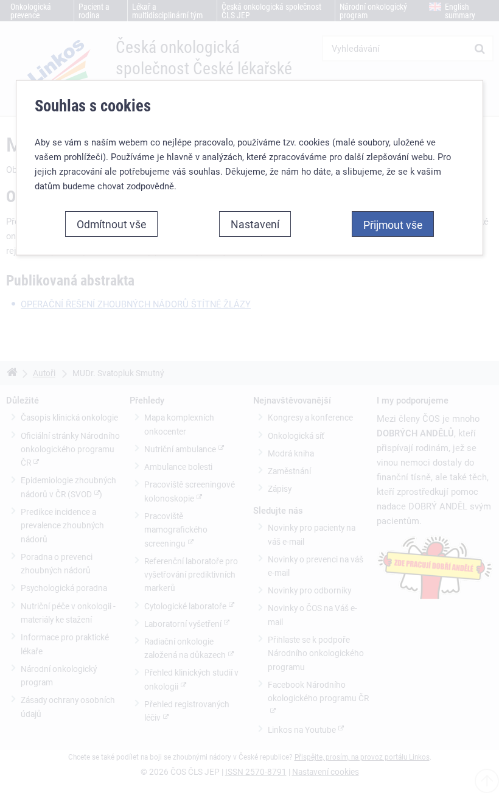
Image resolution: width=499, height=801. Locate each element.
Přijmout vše (392, 224)
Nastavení (255, 224)
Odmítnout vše (111, 224)
